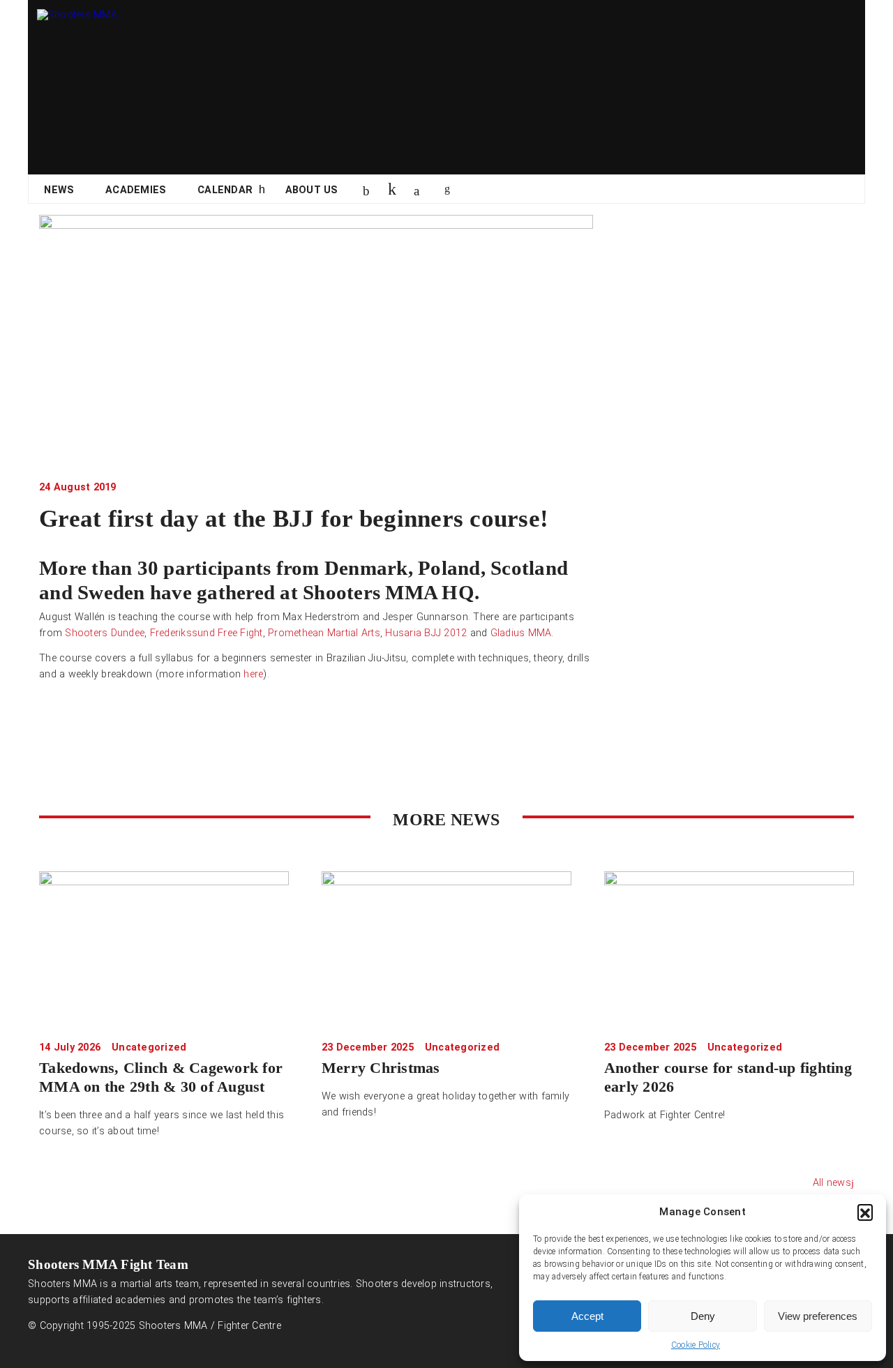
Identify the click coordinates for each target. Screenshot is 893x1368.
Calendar (225, 190)
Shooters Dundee (104, 633)
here (253, 674)
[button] (865, 1212)
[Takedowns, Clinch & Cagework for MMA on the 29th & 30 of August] (164, 947)
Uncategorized (149, 1047)
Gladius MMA (521, 633)
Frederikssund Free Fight (206, 633)
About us (311, 190)
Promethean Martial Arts (324, 633)
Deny (703, 1316)
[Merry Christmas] (446, 947)
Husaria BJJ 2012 (426, 633)
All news (832, 1183)
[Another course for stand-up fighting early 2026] (729, 947)
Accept (587, 1316)
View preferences (817, 1316)
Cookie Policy (695, 1345)
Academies (135, 190)
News (59, 190)
